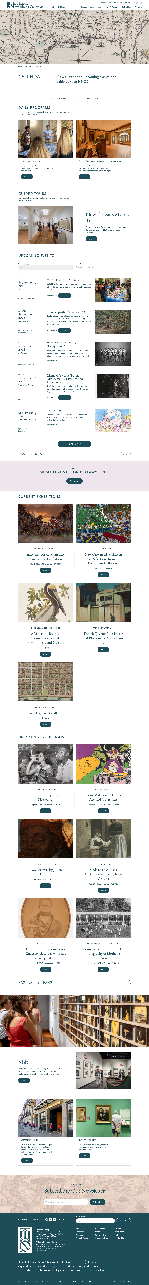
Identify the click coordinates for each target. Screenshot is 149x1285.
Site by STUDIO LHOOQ (122, 1282)
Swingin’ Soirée (56, 346)
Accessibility (87, 1140)
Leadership (119, 1238)
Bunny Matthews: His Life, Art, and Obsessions (103, 797)
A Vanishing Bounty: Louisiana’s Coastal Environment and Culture (45, 638)
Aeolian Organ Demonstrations (100, 161)
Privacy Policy (46, 1282)
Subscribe (97, 1202)
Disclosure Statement (89, 1282)
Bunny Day (54, 410)
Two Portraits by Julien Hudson (45, 872)
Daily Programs (58, 99)
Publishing (126, 7)
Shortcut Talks (31, 161)
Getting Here (30, 1140)
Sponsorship (100, 1235)
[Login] (137, 3)
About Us (80, 1228)
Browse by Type (24, 264)
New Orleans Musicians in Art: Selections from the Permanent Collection (103, 559)
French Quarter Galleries (45, 712)
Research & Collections (91, 7)
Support (138, 7)
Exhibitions (62, 7)
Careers (117, 1228)
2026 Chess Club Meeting (63, 280)
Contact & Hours (102, 1238)
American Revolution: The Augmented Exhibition (46, 556)
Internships (119, 1231)
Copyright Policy (73, 1282)
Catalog (115, 3)
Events (74, 7)
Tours (72, 99)
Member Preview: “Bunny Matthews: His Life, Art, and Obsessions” (65, 378)
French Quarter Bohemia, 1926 (66, 312)
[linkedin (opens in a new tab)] (54, 1219)
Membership (100, 1228)
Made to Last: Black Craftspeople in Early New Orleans (103, 874)
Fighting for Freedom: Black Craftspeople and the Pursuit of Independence (45, 953)
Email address (50, 1198)
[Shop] (140, 3)
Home (20, 66)
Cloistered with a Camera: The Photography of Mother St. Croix (103, 953)
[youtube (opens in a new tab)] (63, 1219)
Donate (98, 1231)
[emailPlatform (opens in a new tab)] (58, 1219)
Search (78, 264)
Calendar (103, 3)
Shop (121, 3)
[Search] (133, 3)
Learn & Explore (111, 7)
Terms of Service (60, 1282)
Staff (116, 1235)
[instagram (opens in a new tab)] (46, 1219)
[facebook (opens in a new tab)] (50, 1219)
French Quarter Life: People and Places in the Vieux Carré (103, 635)
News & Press (82, 1238)
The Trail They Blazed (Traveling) (45, 797)
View (125, 454)
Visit (52, 7)
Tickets (127, 3)
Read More (51, 296)
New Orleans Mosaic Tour (108, 217)
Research (80, 1231)
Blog (109, 3)
